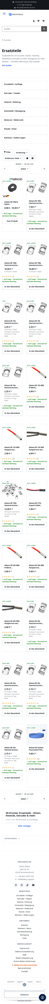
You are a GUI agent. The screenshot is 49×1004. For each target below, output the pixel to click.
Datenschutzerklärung (24, 951)
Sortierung (20, 152)
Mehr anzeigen (24, 826)
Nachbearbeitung (24, 931)
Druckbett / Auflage (13, 84)
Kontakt (24, 971)
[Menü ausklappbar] (4, 12)
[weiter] (44, 168)
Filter (8, 152)
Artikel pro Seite (12, 158)
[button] (34, 21)
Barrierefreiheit (24, 968)
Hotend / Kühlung (12, 102)
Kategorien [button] (11, 838)
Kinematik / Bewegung (14, 111)
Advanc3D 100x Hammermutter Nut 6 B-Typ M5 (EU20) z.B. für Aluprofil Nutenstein (35, 264)
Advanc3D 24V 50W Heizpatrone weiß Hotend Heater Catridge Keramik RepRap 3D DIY (11, 622)
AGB (24, 955)
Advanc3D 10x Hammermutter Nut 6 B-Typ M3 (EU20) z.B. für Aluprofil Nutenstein (11, 322)
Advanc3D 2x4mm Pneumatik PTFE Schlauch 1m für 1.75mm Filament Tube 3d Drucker (36, 748)
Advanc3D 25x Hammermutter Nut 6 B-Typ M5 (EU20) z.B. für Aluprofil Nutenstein (11, 748)
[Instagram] (21, 885)
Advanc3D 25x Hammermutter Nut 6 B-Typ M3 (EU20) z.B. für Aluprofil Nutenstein (35, 622)
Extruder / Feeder (12, 93)
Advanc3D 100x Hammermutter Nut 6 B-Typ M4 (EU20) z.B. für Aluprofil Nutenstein (11, 264)
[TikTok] (27, 885)
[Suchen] (44, 29)
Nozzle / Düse (10, 129)
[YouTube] (33, 885)
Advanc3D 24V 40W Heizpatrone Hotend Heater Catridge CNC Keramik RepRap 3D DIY (36, 566)
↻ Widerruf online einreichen (24, 965)
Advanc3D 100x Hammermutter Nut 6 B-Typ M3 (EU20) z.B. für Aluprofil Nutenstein (35, 202)
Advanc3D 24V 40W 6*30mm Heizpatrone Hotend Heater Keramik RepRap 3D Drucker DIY (11, 566)
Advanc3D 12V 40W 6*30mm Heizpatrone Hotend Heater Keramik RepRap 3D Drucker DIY (36, 386)
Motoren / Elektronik (13, 120)
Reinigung (24, 935)
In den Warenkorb (36, 229)
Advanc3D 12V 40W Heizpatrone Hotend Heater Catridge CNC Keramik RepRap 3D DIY (11, 448)
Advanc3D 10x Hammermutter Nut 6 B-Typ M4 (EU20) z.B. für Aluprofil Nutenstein (35, 322)
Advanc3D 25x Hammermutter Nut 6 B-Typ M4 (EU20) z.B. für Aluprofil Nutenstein (11, 684)
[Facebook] (16, 885)
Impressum (24, 948)
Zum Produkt (12, 221)
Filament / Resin (24, 928)
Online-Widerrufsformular (24, 961)
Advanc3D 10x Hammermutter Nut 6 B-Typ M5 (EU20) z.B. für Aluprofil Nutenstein (11, 386)
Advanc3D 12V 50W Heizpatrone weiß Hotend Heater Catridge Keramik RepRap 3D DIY (36, 448)
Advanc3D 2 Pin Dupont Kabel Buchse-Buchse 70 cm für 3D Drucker (36, 504)
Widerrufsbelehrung (24, 958)
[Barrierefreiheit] (42, 997)
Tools (24, 938)
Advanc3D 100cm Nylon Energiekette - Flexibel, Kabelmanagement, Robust (12, 203)
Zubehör (24, 925)
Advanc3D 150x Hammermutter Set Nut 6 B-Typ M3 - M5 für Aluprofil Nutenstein (11, 504)
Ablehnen (24, 994)
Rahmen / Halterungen (15, 137)
